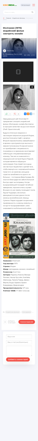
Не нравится (18, 114)
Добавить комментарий (18, 359)
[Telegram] (31, 114)
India (10, 5)
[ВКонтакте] (25, 114)
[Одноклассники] (28, 114)
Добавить (11, 321)
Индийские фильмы (12, 312)
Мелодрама (26, 312)
